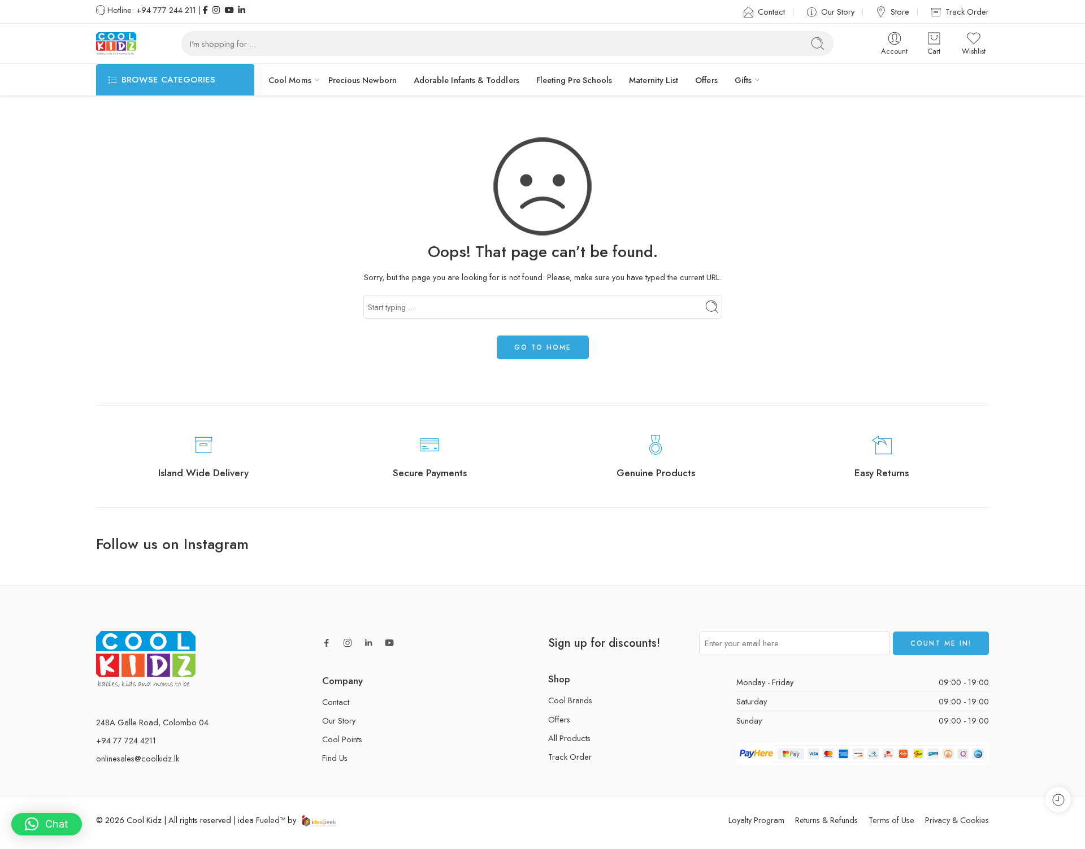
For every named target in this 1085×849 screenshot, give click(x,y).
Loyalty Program (756, 820)
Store (900, 12)
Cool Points (342, 739)
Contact (771, 12)
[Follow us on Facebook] (326, 642)
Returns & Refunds (826, 820)
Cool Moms (289, 80)
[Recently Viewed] (1058, 799)
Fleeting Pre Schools (574, 80)
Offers (706, 80)
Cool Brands (570, 700)
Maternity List (653, 80)
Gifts (743, 80)
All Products (569, 738)
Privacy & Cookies (957, 820)
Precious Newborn (362, 80)
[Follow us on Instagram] (347, 643)
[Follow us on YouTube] (389, 643)
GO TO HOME (542, 347)
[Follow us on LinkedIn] (368, 642)
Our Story (837, 12)
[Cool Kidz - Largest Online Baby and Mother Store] (116, 43)
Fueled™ (270, 820)
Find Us (335, 758)
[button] (46, 824)
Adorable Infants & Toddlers (466, 80)
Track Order (967, 12)
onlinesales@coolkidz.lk (137, 758)
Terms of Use (891, 820)
